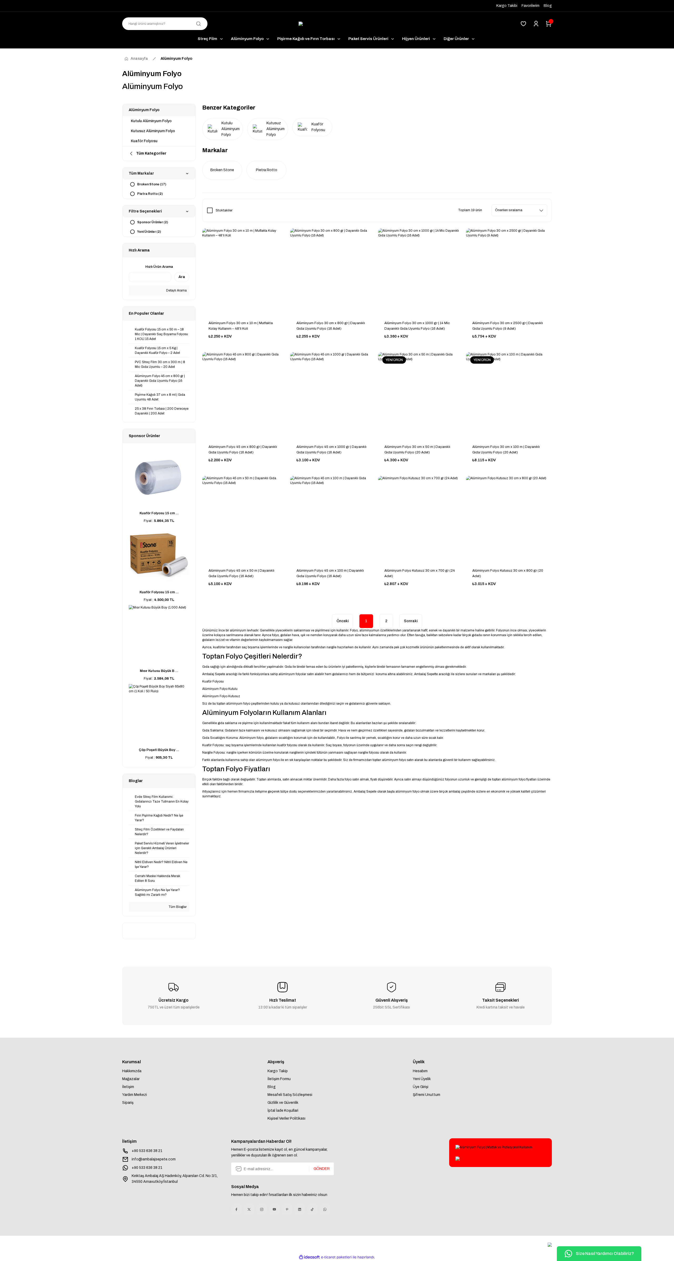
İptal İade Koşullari (282, 1110)
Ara (182, 277)
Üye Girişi (420, 1087)
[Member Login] (536, 24)
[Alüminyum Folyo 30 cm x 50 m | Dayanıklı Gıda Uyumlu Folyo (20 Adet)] (421, 395)
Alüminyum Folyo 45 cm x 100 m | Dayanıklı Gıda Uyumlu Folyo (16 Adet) (330, 573)
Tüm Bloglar (177, 907)
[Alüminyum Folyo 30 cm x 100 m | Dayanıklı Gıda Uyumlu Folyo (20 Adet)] (509, 395)
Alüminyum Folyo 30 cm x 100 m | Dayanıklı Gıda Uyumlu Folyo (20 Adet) (506, 449)
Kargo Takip (277, 1071)
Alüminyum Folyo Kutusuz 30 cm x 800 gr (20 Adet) (507, 573)
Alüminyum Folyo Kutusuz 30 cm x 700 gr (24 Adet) (419, 573)
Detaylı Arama (176, 290)
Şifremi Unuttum (426, 1095)
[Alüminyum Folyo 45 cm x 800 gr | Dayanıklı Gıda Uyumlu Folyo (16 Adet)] (245, 395)
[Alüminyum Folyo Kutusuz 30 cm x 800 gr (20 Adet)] (509, 519)
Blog (271, 1087)
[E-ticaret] (336, 1257)
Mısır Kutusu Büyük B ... (159, 671)
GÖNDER (322, 1169)
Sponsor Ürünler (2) (152, 222)
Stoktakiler (224, 210)
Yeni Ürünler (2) (149, 232)
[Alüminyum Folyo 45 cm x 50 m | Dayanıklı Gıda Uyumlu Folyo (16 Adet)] (245, 519)
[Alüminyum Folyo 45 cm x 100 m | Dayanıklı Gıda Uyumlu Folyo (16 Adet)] (333, 519)
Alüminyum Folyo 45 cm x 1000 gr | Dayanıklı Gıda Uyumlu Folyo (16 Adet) (331, 449)
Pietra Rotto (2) (150, 194)
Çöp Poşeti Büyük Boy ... (159, 750)
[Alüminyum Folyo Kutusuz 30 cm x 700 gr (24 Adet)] (421, 519)
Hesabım (420, 1071)
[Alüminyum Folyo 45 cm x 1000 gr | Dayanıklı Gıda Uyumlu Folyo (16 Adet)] (333, 395)
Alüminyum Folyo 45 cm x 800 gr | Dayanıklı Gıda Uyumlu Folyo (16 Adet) (243, 449)
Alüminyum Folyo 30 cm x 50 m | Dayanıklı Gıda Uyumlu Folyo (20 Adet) (417, 449)
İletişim (128, 1087)
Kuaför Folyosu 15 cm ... (159, 513)
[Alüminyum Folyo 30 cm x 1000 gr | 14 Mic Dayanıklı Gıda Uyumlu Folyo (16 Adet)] (421, 271)
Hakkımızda (131, 1071)
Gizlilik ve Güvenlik (282, 1103)
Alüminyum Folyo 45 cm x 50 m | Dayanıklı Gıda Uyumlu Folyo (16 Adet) (241, 573)
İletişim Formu (279, 1079)
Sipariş (127, 1103)
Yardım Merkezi (134, 1095)
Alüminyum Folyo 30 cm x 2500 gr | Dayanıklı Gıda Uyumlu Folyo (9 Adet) (507, 325)
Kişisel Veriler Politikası (286, 1118)
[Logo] (337, 24)
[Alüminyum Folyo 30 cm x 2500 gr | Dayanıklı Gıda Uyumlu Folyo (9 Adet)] (509, 271)
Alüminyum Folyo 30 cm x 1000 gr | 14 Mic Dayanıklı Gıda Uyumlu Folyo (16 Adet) (417, 325)
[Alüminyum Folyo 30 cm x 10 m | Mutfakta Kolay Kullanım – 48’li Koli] (245, 271)
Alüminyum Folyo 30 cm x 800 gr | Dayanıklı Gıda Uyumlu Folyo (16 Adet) (330, 325)
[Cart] (549, 24)
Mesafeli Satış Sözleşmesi (289, 1095)
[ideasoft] (309, 1257)
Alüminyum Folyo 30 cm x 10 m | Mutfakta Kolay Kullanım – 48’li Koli (241, 325)
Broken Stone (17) (151, 184)
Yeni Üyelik (422, 1079)
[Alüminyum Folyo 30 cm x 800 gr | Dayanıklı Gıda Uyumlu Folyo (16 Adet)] (333, 271)
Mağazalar (131, 1079)
